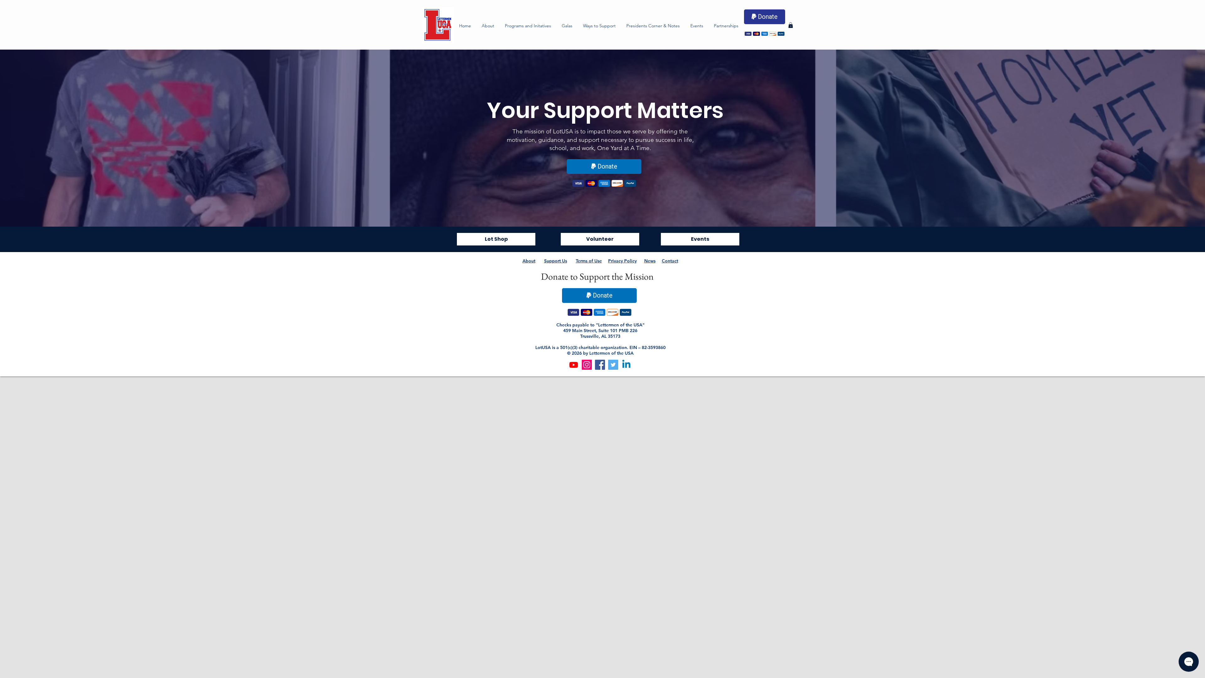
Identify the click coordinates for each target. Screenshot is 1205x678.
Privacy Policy (622, 261)
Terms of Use (589, 261)
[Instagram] (587, 365)
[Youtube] (574, 365)
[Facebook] (600, 365)
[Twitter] (613, 365)
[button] (528, 25)
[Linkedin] (626, 365)
